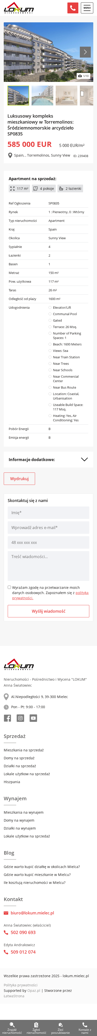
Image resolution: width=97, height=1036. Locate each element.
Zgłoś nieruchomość (36, 1031)
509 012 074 (23, 952)
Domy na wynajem (19, 820)
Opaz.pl (33, 990)
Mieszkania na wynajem (24, 812)
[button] (85, 52)
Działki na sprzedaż (20, 766)
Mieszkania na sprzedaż (24, 750)
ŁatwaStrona (14, 996)
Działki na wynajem (20, 828)
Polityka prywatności (21, 985)
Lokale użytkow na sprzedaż (27, 773)
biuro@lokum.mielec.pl (32, 913)
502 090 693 (23, 932)
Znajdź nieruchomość (12, 1031)
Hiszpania (12, 781)
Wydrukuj (19, 478)
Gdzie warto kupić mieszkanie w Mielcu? (37, 874)
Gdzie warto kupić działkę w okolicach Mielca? (42, 866)
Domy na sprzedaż (19, 758)
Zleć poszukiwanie (60, 1031)
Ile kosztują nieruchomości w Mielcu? (34, 882)
